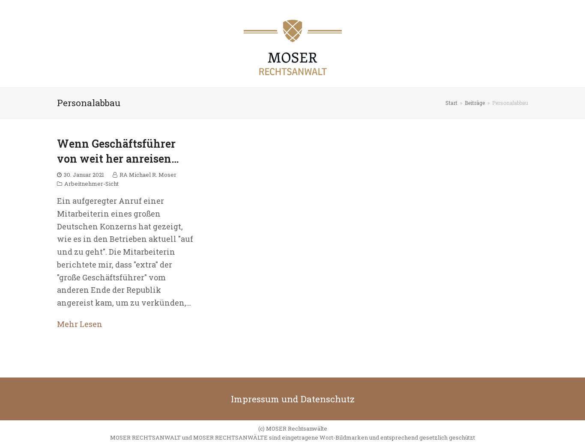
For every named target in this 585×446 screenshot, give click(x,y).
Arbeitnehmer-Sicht (91, 183)
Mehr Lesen (79, 324)
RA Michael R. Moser (147, 174)
